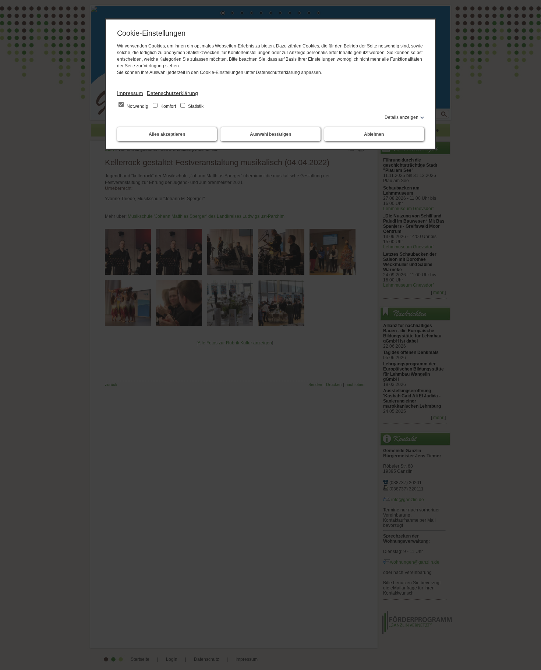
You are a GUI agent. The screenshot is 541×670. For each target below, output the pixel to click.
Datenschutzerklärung (172, 93)
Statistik (195, 106)
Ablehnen (374, 134)
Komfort (168, 106)
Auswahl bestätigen (270, 134)
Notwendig (137, 106)
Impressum (130, 93)
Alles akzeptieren (167, 134)
